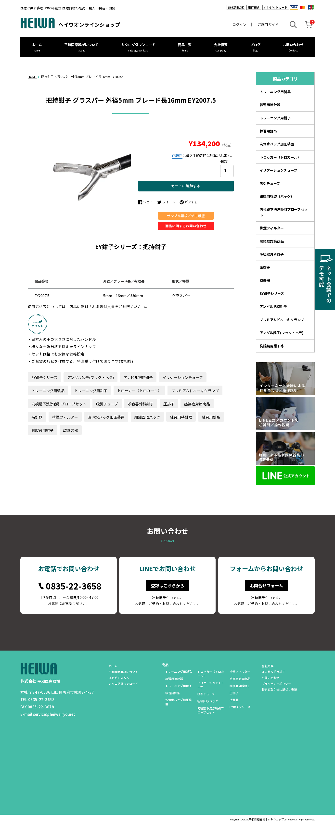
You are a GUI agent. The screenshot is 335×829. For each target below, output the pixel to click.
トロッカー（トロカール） (139, 390)
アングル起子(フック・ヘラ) (90, 377)
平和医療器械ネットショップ (266, 819)
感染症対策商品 (197, 403)
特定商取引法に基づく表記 (279, 689)
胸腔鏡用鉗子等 (272, 345)
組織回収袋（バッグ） (277, 196)
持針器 (36, 417)
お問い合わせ (293, 44)
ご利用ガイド (268, 24)
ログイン (239, 24)
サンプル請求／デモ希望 (186, 215)
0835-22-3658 (73, 586)
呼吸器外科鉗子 (141, 403)
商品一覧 (185, 44)
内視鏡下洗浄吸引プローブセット (58, 403)
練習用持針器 (181, 417)
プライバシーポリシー (276, 683)
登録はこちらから (167, 585)
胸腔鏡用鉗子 (42, 430)
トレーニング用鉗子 (90, 390)
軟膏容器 (70, 430)
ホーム (37, 44)
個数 (224, 161)
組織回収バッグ (147, 417)
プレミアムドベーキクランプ (195, 390)
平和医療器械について (81, 44)
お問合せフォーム (266, 585)
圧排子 (168, 403)
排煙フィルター (65, 417)
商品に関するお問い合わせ (185, 225)
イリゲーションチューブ (183, 377)
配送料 (177, 155)
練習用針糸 (211, 417)
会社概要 (221, 44)
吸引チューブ (107, 403)
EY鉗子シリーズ (44, 377)
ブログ (255, 44)
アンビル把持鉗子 (138, 377)
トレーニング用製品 (47, 390)
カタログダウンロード (138, 44)
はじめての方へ (119, 678)
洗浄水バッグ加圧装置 (106, 417)
